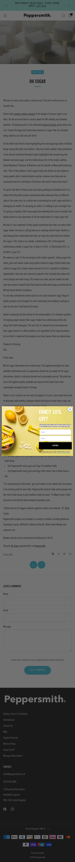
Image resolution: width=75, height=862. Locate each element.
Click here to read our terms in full (63, 452)
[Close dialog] (70, 409)
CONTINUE (55, 446)
